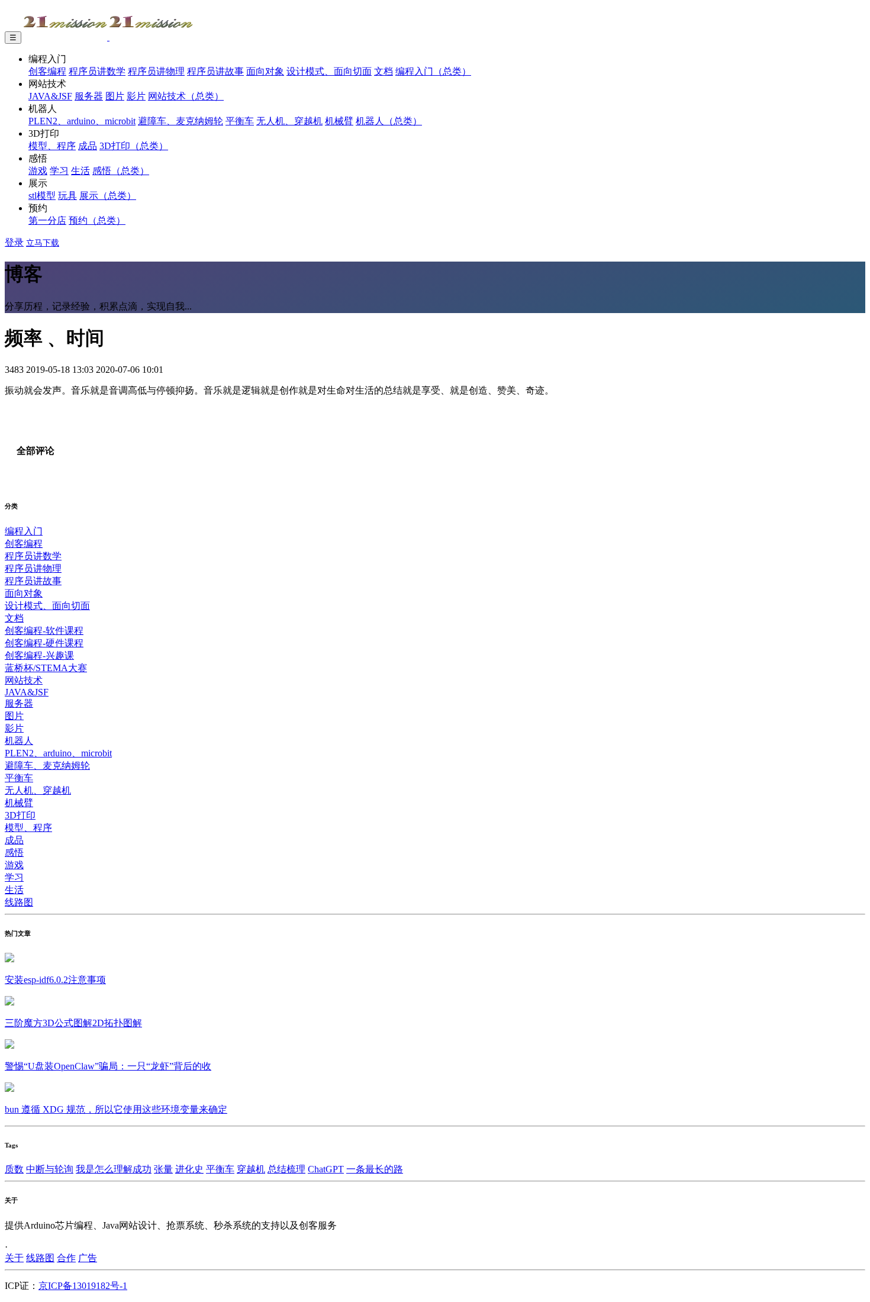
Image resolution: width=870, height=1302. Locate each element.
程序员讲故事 (215, 71)
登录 (14, 242)
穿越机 (251, 1169)
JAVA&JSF (50, 96)
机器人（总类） (389, 121)
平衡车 (239, 121)
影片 (136, 96)
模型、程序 (52, 146)
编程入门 (24, 531)
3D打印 (20, 815)
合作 (66, 1258)
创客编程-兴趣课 (39, 655)
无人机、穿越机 (289, 121)
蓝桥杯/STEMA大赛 (46, 668)
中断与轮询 (49, 1169)
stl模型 (42, 196)
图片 (114, 96)
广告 (87, 1258)
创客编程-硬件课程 (44, 643)
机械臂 (339, 121)
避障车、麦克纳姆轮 (180, 121)
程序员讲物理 (156, 71)
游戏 (37, 171)
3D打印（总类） (133, 146)
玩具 (67, 196)
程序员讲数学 (97, 71)
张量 (163, 1169)
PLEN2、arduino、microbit (82, 121)
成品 (87, 146)
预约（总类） (97, 220)
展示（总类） (107, 196)
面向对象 (265, 71)
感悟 (14, 852)
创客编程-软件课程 (44, 631)
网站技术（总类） (186, 96)
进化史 (189, 1169)
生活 (80, 171)
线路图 (19, 902)
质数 (14, 1169)
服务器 (89, 96)
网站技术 (24, 680)
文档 (383, 71)
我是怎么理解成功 (114, 1169)
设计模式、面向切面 (329, 71)
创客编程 (47, 71)
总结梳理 (286, 1169)
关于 (14, 1258)
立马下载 (42, 243)
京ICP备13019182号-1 (82, 1286)
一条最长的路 (374, 1169)
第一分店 (47, 220)
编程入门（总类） (433, 71)
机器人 (19, 741)
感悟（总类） (120, 171)
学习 (59, 171)
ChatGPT (326, 1169)
